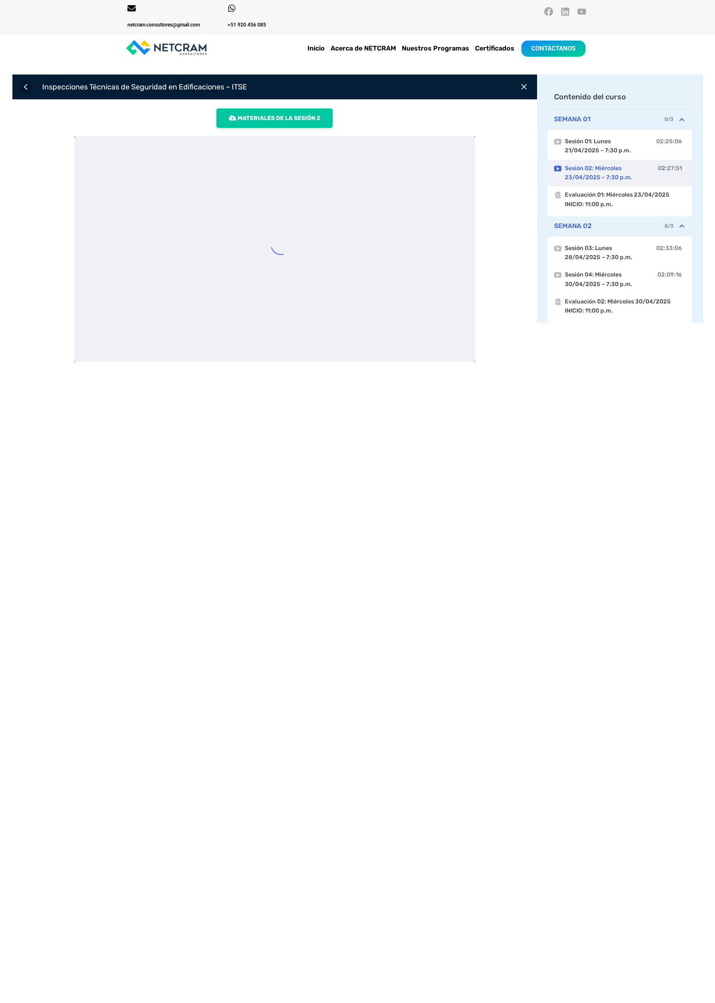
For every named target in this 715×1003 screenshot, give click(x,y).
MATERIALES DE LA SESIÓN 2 (278, 118)
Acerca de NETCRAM (363, 48)
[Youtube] (582, 11)
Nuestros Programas (435, 48)
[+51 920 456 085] (232, 8)
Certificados (494, 48)
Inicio (316, 48)
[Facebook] (548, 11)
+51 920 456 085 (247, 25)
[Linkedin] (565, 11)
